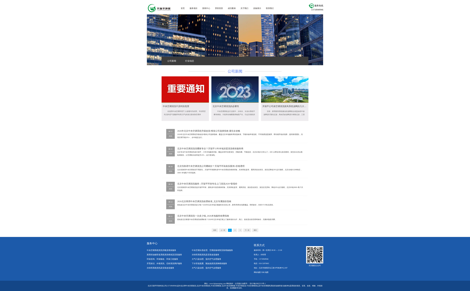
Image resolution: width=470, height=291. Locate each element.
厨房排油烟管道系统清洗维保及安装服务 (164, 255)
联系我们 (270, 8)
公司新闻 (171, 61)
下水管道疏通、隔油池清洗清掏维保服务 (209, 263)
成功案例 (232, 8)
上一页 (223, 230)
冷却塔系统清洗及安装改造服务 (205, 255)
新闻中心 (206, 8)
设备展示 (257, 8)
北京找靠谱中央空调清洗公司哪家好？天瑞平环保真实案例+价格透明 (211, 166)
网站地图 (257, 272)
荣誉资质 (219, 8)
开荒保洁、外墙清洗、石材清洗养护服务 (164, 263)
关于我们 (244, 8)
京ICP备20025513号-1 (258, 284)
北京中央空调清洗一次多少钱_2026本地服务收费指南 (203, 216)
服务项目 (193, 8)
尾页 (255, 230)
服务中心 (152, 243)
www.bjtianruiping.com (217, 284)
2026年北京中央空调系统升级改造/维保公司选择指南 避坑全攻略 (208, 131)
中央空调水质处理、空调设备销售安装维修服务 (212, 250)
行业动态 (189, 61)
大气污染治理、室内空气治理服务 (206, 259)
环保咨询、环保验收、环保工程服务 (162, 259)
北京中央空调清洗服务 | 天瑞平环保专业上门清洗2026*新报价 (207, 184)
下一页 (247, 230)
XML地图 (264, 272)
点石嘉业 (238, 284)
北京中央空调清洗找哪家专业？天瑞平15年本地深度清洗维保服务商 (210, 148)
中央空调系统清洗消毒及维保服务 (161, 250)
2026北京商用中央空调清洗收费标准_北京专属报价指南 (204, 201)
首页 (183, 8)
